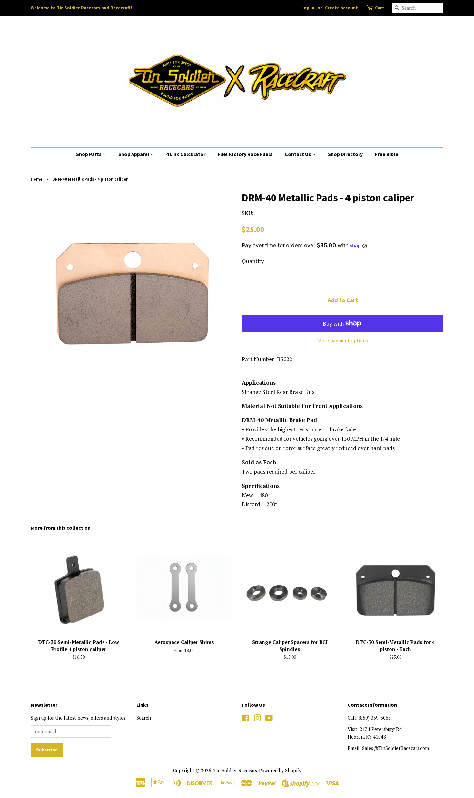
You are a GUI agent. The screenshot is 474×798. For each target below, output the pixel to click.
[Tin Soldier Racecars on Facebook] (245, 719)
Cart (379, 8)
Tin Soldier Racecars (235, 770)
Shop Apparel (134, 154)
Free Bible (386, 154)
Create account (341, 8)
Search (143, 718)
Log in (307, 8)
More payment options (342, 340)
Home (36, 179)
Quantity (253, 261)
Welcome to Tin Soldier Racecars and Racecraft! (81, 8)
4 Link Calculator (185, 154)
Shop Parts (89, 154)
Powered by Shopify (280, 770)
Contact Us (298, 154)
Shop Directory (345, 154)
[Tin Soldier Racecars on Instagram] (257, 719)
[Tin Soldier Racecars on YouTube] (269, 719)
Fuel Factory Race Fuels (245, 154)
